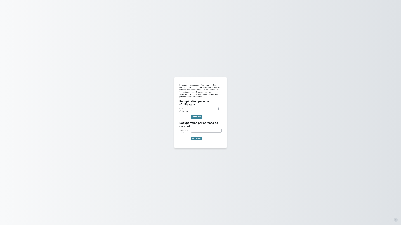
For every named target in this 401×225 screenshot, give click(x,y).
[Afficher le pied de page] (396, 220)
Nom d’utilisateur (183, 110)
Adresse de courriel (183, 131)
